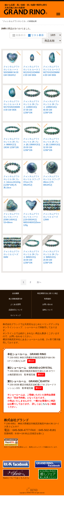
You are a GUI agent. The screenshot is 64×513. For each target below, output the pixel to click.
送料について (47, 310)
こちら (44, 404)
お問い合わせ (47, 304)
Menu (59, 12)
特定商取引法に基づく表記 (47, 293)
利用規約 (47, 299)
